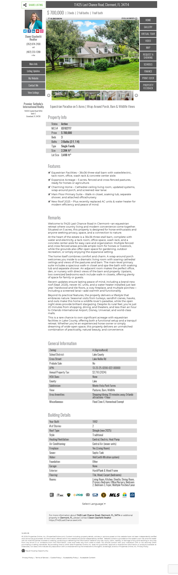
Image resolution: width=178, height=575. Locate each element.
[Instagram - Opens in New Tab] (42, 31)
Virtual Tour (148, 34)
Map (148, 47)
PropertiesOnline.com (56, 536)
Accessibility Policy (70, 558)
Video (148, 41)
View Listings (33, 92)
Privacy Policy (142, 546)
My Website (33, 78)
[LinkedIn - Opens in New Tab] (33, 31)
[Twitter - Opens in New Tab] (25, 31)
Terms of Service (41, 558)
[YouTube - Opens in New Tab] (37, 31)
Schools (148, 64)
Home (148, 20)
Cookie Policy (55, 558)
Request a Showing (148, 56)
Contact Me (33, 85)
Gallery (148, 27)
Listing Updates (33, 71)
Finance (148, 71)
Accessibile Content (87, 558)
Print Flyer (148, 78)
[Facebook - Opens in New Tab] (29, 31)
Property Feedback (148, 86)
